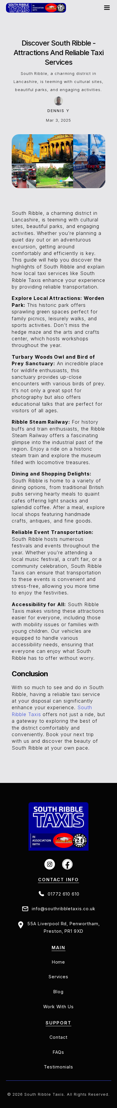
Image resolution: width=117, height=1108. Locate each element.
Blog (58, 991)
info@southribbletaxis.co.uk (63, 908)
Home (58, 961)
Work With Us (58, 1006)
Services (59, 976)
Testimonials (58, 1066)
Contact (59, 1037)
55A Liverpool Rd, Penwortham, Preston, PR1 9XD (63, 927)
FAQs (58, 1052)
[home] (36, 8)
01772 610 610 (64, 893)
